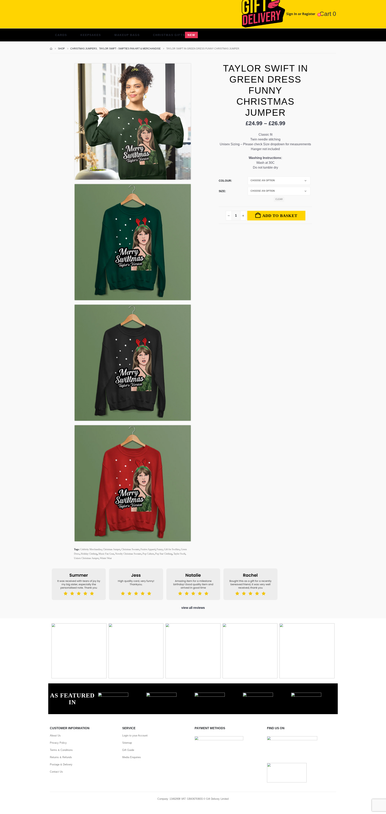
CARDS (61, 35)
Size (222, 191)
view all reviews (193, 607)
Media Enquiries (131, 757)
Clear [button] (279, 199)
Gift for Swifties (172, 549)
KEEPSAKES (90, 35)
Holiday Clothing (89, 553)
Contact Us (56, 771)
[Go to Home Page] (51, 48)
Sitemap (127, 742)
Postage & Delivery (61, 764)
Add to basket (279, 215)
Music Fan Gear (106, 553)
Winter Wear (106, 558)
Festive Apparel (148, 549)
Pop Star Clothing (163, 553)
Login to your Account (135, 735)
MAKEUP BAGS (127, 35)
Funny (160, 549)
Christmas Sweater (130, 549)
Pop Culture (148, 553)
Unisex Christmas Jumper (86, 558)
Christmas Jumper (111, 549)
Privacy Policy (58, 742)
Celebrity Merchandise (91, 549)
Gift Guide (128, 750)
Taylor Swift (179, 553)
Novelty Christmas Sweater (128, 553)
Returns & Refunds (61, 757)
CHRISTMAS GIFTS (174, 35)
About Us (55, 735)
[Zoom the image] (113, 694)
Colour (225, 180)
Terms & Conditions (61, 750)
